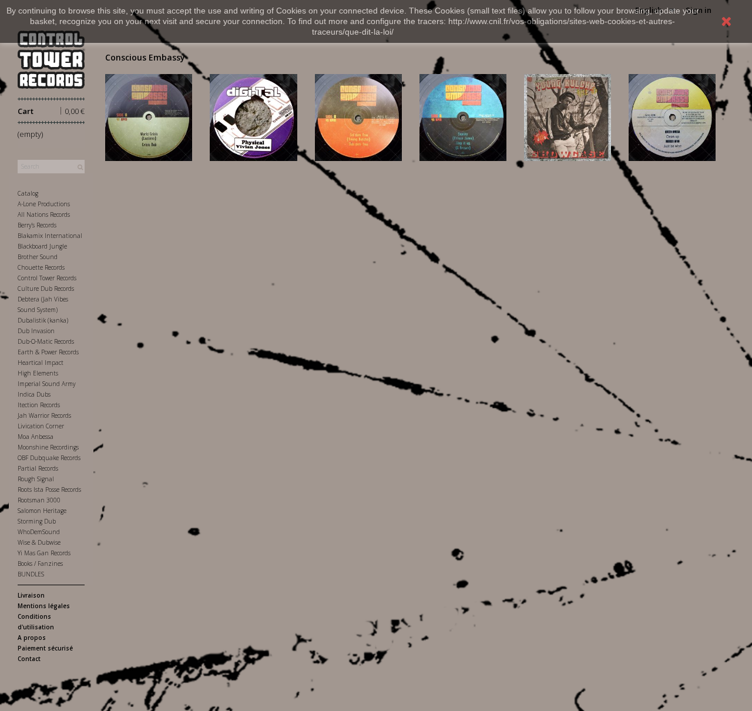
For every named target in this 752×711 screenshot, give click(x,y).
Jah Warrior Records (44, 415)
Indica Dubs (34, 394)
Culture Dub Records (46, 288)
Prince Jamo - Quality (463, 111)
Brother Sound (38, 257)
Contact (29, 659)
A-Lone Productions (44, 204)
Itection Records (39, 405)
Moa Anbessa (35, 436)
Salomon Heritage (42, 511)
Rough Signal (36, 479)
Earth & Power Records (48, 352)
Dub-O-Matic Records (46, 341)
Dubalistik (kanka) (43, 320)
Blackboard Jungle (42, 246)
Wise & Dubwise (39, 542)
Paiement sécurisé (45, 648)
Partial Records (38, 468)
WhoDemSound (39, 532)
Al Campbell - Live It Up (358, 111)
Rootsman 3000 (39, 500)
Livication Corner (41, 426)
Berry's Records (37, 225)
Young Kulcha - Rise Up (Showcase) (567, 115)
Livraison (31, 595)
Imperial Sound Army (47, 384)
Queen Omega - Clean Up (672, 111)
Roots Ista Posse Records (49, 489)
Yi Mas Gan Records (44, 553)
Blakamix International (50, 236)
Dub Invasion (36, 331)
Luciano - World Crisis (148, 111)
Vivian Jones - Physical (253, 111)
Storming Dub (37, 521)
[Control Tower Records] (51, 60)
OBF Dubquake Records (49, 458)
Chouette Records (41, 267)
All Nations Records (44, 214)
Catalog (28, 193)
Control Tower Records (47, 278)
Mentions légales (44, 606)
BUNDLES (31, 574)
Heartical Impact (40, 362)
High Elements (38, 373)
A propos (32, 637)
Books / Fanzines (40, 563)
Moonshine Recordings (48, 447)
